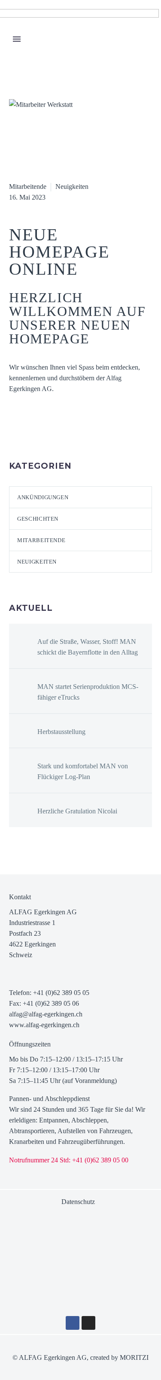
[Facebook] (14, 431)
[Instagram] (88, 1323)
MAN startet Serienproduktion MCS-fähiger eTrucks (87, 692)
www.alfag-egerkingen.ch (44, 1024)
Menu (17, 39)
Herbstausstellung (61, 731)
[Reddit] (79, 431)
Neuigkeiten (71, 186)
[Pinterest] (40, 431)
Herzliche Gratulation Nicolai (77, 811)
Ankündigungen (42, 497)
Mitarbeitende (27, 186)
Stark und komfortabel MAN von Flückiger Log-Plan (82, 771)
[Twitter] (27, 431)
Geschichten (37, 519)
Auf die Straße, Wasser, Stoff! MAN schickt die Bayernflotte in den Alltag (87, 647)
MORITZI (134, 1357)
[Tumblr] (53, 431)
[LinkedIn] (66, 431)
